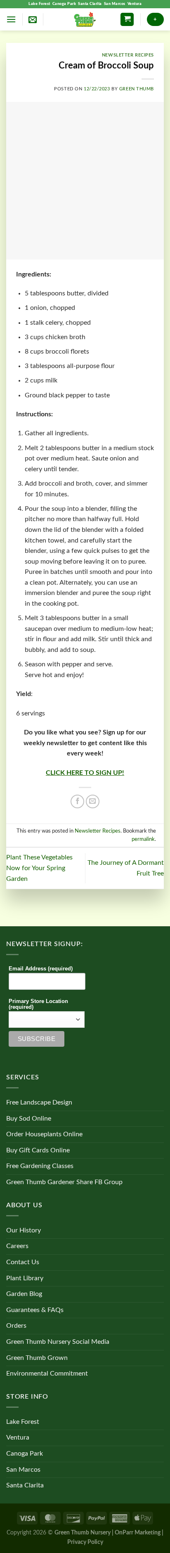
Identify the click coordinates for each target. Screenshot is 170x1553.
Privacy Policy (85, 1542)
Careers (17, 1246)
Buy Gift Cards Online (38, 1150)
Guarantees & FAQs (35, 1310)
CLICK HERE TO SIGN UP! (85, 772)
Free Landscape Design (39, 1102)
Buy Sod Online (28, 1118)
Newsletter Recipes (128, 55)
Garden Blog (24, 1294)
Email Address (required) (41, 969)
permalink (143, 839)
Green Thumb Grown (37, 1358)
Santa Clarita (90, 4)
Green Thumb (136, 89)
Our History (23, 1230)
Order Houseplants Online (44, 1134)
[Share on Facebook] (77, 801)
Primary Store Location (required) (38, 1004)
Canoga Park (64, 4)
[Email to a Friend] (92, 801)
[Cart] (127, 19)
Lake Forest (39, 4)
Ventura (135, 4)
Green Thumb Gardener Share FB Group (64, 1182)
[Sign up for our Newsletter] (32, 19)
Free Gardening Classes (39, 1166)
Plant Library (24, 1278)
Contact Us (22, 1262)
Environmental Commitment (47, 1373)
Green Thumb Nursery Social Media (57, 1341)
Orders (16, 1325)
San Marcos (114, 4)
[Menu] (11, 19)
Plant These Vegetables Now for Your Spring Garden (39, 868)
